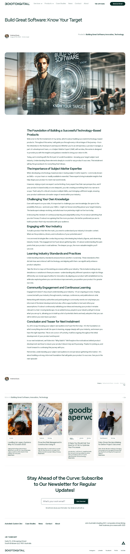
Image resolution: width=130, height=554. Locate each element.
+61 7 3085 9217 (11, 537)
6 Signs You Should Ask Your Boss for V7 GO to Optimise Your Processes (79, 445)
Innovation (109, 34)
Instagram (92, 550)
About (86, 3)
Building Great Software (95, 34)
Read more (11, 455)
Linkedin (100, 550)
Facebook (108, 550)
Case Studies (61, 3)
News (70, 3)
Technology (119, 34)
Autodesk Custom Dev (13, 524)
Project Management (103, 438)
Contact (78, 3)
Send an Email (117, 4)
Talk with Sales (100, 4)
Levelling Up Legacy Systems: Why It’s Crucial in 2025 (19, 443)
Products (48, 3)
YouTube (123, 550)
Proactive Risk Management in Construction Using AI (49, 443)
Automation (81, 438)
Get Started (81, 501)
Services (37, 3)
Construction (42, 438)
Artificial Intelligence (72, 438)
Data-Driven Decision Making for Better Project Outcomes (109, 443)
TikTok (116, 550)
